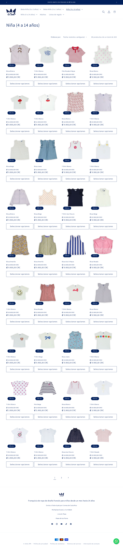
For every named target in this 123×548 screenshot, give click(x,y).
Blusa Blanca (10, 71)
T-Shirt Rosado (94, 452)
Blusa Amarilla (11, 262)
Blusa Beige (10, 166)
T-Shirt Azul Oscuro (68, 214)
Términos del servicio (74, 544)
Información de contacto (92, 544)
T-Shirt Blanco (11, 404)
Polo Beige (37, 404)
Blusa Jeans (38, 166)
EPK (30, 544)
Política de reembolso (57, 544)
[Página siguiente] (68, 477)
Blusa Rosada (94, 262)
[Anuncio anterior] (6, 2)
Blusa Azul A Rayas (68, 262)
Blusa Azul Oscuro (68, 452)
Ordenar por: (56, 37)
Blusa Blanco (66, 404)
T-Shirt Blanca (38, 71)
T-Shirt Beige (38, 357)
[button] (30, 9)
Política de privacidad (41, 544)
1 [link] (54, 477)
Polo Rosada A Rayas (68, 71)
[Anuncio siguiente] (116, 2)
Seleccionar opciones (20, 83)
